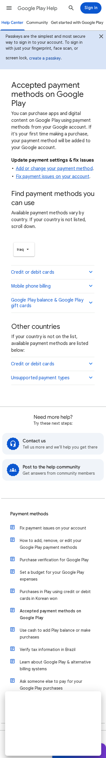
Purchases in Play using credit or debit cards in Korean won (55, 595)
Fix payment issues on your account (52, 176)
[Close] (101, 37)
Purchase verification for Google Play (54, 559)
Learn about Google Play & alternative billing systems (55, 665)
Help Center (12, 22)
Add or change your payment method (54, 168)
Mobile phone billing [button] (31, 286)
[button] (9, 8)
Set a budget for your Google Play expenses (52, 576)
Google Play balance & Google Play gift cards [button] (47, 303)
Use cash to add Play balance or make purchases (55, 634)
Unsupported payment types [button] (40, 378)
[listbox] (24, 249)
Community (37, 22)
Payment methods (29, 514)
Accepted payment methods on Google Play (50, 614)
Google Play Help (37, 8)
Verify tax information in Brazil (47, 649)
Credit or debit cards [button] (32, 272)
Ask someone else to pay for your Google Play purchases (51, 685)
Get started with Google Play (77, 22)
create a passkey (45, 58)
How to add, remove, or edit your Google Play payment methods (50, 544)
